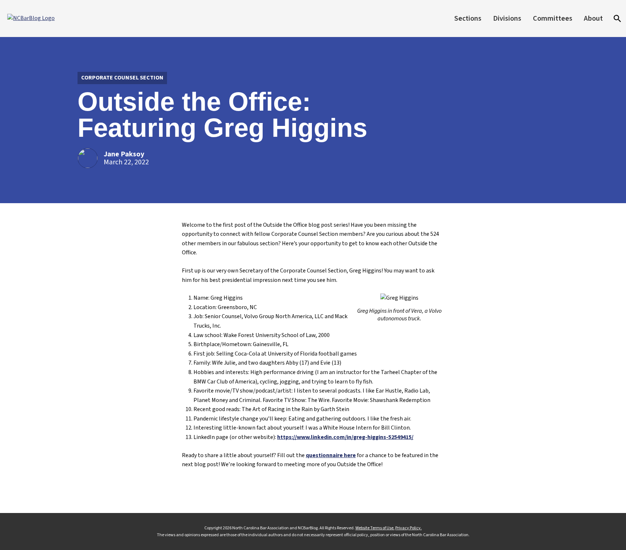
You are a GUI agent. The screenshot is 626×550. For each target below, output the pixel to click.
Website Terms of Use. (375, 528)
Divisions (507, 18)
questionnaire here (331, 455)
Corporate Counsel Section (122, 78)
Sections (467, 18)
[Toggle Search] (617, 18)
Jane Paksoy (124, 154)
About (593, 18)
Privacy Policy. (408, 528)
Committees (552, 18)
